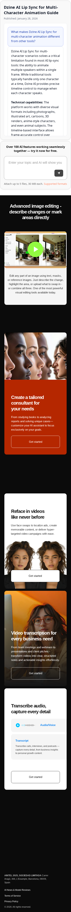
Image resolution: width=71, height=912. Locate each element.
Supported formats (55, 183)
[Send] (58, 173)
